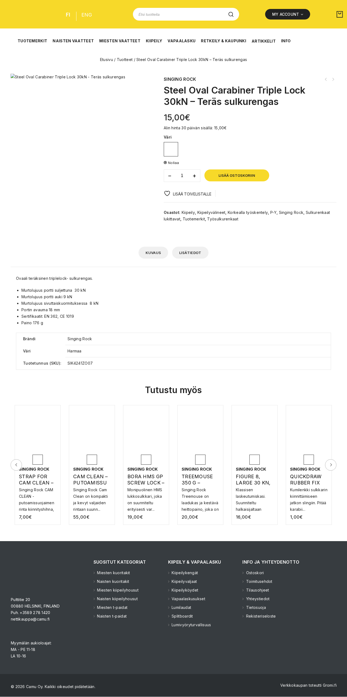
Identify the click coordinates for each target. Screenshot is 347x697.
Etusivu (106, 59)
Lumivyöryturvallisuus (191, 624)
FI (68, 15)
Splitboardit (182, 616)
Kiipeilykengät (184, 572)
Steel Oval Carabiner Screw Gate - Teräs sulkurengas (333, 79)
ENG (86, 15)
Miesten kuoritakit (113, 572)
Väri (168, 137)
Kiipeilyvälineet (211, 212)
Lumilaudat (181, 607)
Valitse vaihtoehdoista (38, 495)
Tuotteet (125, 59)
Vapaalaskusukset (188, 598)
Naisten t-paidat (111, 616)
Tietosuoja (255, 607)
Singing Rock (291, 212)
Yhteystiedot (257, 598)
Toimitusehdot (258, 581)
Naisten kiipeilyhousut (117, 598)
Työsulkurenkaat (222, 219)
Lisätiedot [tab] (190, 252)
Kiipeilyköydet (184, 590)
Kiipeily (188, 212)
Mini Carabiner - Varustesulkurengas (326, 79)
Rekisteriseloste (260, 616)
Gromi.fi (330, 685)
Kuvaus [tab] (153, 252)
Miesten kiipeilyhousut (117, 590)
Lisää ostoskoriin (237, 175)
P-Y (273, 212)
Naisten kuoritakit (112, 581)
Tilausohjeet (257, 590)
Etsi (231, 14)
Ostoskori (254, 572)
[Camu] (28, 14)
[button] (32, 38)
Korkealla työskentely (248, 212)
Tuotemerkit (194, 219)
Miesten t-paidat (111, 607)
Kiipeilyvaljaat (184, 581)
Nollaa (173, 162)
